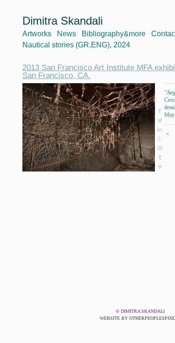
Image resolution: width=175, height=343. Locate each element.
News (66, 34)
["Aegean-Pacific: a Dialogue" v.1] (88, 127)
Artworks (36, 34)
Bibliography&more (114, 34)
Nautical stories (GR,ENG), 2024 (76, 45)
